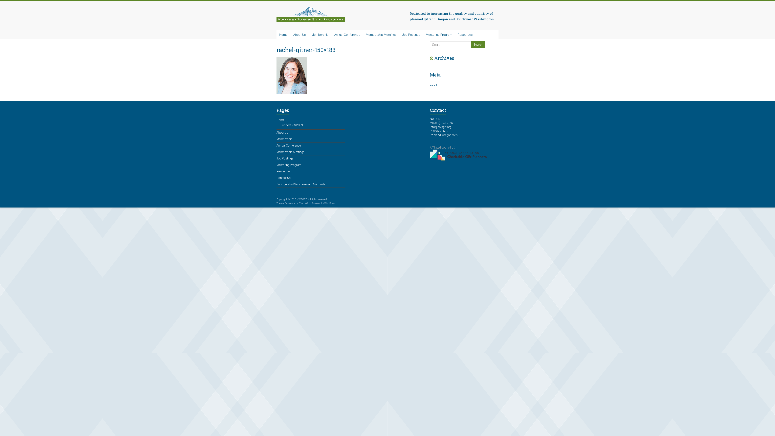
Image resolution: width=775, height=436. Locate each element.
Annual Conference (347, 35)
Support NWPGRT (292, 125)
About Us (299, 35)
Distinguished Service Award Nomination (302, 184)
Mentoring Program (439, 35)
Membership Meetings (381, 35)
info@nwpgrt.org (440, 127)
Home (283, 35)
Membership (320, 35)
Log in (434, 84)
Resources (465, 35)
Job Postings (411, 35)
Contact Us (283, 177)
